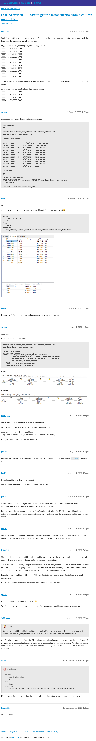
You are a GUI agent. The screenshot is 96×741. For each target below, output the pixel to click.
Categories (13, 732)
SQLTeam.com (11, 3)
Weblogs (25, 3)
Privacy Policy (52, 732)
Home (3, 732)
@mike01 (75, 458)
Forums (37, 3)
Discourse (15, 737)
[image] (27, 266)
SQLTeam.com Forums (10, 9)
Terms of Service (37, 732)
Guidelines (24, 732)
